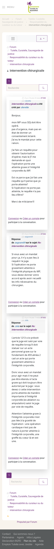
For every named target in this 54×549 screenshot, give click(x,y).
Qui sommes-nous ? (24, 534)
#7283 (43, 98)
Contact (6, 534)
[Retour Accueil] (33, 7)
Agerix (20, 537)
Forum (33, 522)
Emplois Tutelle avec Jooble (17, 544)
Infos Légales (34, 537)
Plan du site (30, 541)
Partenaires (8, 537)
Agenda (39, 544)
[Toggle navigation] (13, 39)
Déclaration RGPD (11, 541)
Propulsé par (23, 522)
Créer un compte (31, 218)
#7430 (43, 318)
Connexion (13, 218)
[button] (8, 7)
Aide (41, 541)
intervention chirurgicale (24, 104)
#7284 (43, 234)
